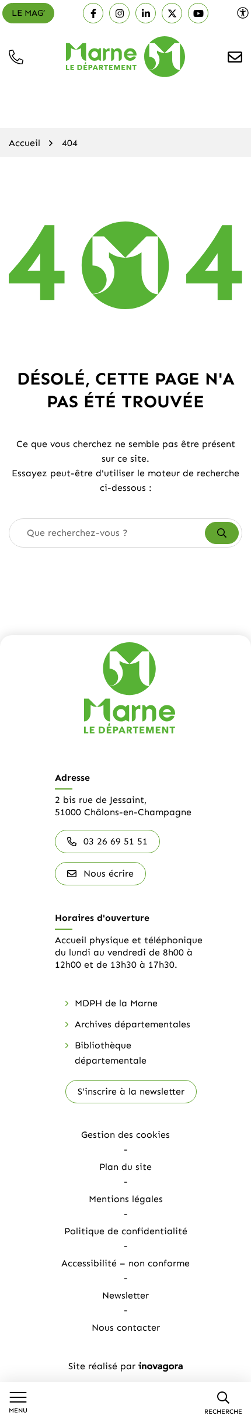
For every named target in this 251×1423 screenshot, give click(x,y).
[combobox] (107, 533)
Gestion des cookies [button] (125, 1134)
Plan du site (125, 1166)
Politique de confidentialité (125, 1231)
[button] (16, 57)
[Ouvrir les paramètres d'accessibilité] (243, 13)
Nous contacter (126, 1327)
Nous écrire (108, 873)
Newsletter (125, 1295)
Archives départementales (132, 1024)
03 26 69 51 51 (115, 841)
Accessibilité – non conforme (125, 1263)
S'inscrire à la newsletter (131, 1091)
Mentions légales (126, 1198)
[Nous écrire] (235, 57)
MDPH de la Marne (116, 1003)
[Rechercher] (222, 533)
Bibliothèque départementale (111, 1053)
